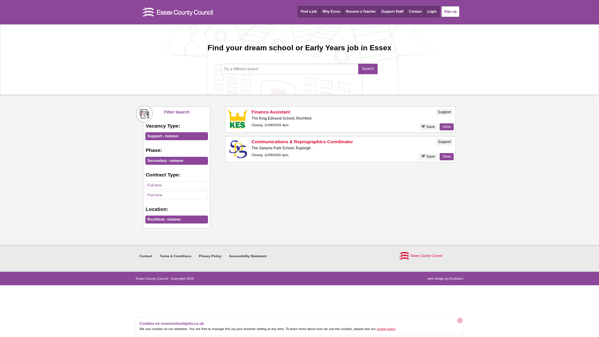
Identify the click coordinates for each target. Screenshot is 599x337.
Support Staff (392, 11)
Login (432, 11)
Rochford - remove (164, 219)
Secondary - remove (165, 161)
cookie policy (386, 329)
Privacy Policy (210, 256)
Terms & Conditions (175, 256)
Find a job (309, 11)
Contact (415, 11)
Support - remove (162, 136)
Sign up (450, 11)
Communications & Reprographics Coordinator (302, 141)
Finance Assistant (271, 112)
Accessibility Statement (248, 256)
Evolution (456, 278)
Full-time (154, 185)
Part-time (154, 195)
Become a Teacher (361, 11)
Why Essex (331, 11)
